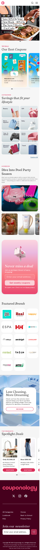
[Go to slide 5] (21, 41)
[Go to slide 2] (17, 41)
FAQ (4, 519)
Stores (23, 512)
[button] (14, 70)
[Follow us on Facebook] (25, 496)
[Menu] (36, 2)
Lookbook (6, 515)
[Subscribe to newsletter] (34, 532)
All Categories (8, 512)
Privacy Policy (30, 287)
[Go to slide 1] (16, 41)
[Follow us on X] (13, 496)
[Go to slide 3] (18, 41)
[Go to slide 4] (19, 41)
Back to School (26, 515)
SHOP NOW (10, 470)
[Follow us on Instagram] (19, 496)
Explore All (34, 157)
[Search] (32, 3)
